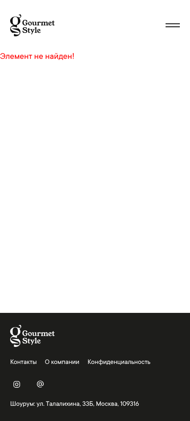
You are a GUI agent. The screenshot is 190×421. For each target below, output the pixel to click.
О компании (62, 362)
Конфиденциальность (119, 362)
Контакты (23, 362)
